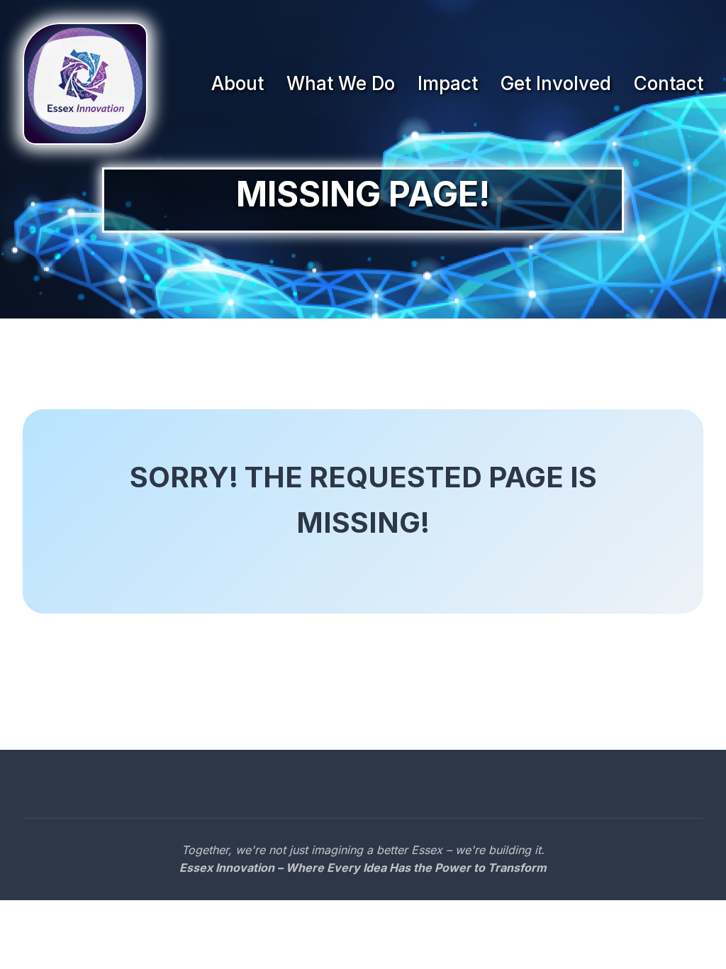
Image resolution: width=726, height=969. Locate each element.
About (237, 83)
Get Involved (556, 83)
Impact (448, 83)
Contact (668, 83)
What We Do (340, 83)
